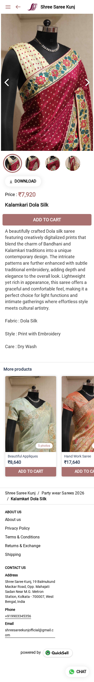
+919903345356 (18, 616)
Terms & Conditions (22, 537)
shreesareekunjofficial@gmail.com (29, 632)
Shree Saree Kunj (58, 6)
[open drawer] (8, 7)
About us (13, 519)
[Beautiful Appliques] (31, 426)
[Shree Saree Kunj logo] (32, 7)
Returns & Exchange (22, 545)
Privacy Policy (17, 528)
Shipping (13, 554)
